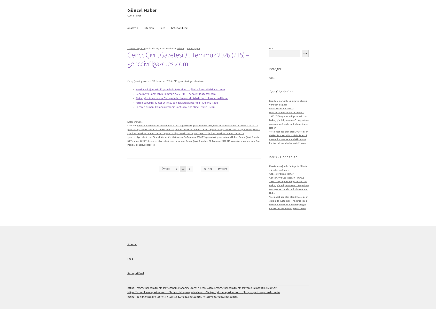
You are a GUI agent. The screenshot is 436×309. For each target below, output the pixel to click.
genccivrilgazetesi (145, 144)
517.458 (208, 168)
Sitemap (149, 28)
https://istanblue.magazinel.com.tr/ (148, 292)
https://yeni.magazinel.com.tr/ (262, 292)
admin (180, 48)
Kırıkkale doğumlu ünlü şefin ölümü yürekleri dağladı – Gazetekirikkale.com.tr (180, 89)
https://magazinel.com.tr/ (142, 287)
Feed (162, 28)
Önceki (166, 168)
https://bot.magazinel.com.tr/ (220, 296)
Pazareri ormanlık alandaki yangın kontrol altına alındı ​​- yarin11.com (175, 107)
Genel (140, 121)
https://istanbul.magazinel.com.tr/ (179, 287)
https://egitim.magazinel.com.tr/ (146, 296)
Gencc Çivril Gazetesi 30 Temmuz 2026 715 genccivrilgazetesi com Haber (199, 137)
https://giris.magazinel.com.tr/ (225, 292)
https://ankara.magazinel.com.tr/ (257, 287)
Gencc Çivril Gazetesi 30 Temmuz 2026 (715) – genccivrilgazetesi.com (188, 59)
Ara (271, 48)
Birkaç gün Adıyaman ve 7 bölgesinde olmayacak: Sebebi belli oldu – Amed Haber (182, 98)
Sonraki (222, 168)
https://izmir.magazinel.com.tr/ (218, 287)
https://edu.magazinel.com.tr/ (184, 296)
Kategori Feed (179, 28)
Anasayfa (132, 28)
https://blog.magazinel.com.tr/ (188, 292)
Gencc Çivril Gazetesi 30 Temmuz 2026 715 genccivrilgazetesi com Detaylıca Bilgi (209, 129)
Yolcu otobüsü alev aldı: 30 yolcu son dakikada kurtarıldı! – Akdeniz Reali (177, 102)
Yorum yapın (193, 48)
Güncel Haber (142, 10)
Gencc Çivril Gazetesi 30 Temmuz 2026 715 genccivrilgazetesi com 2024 (174, 125)
